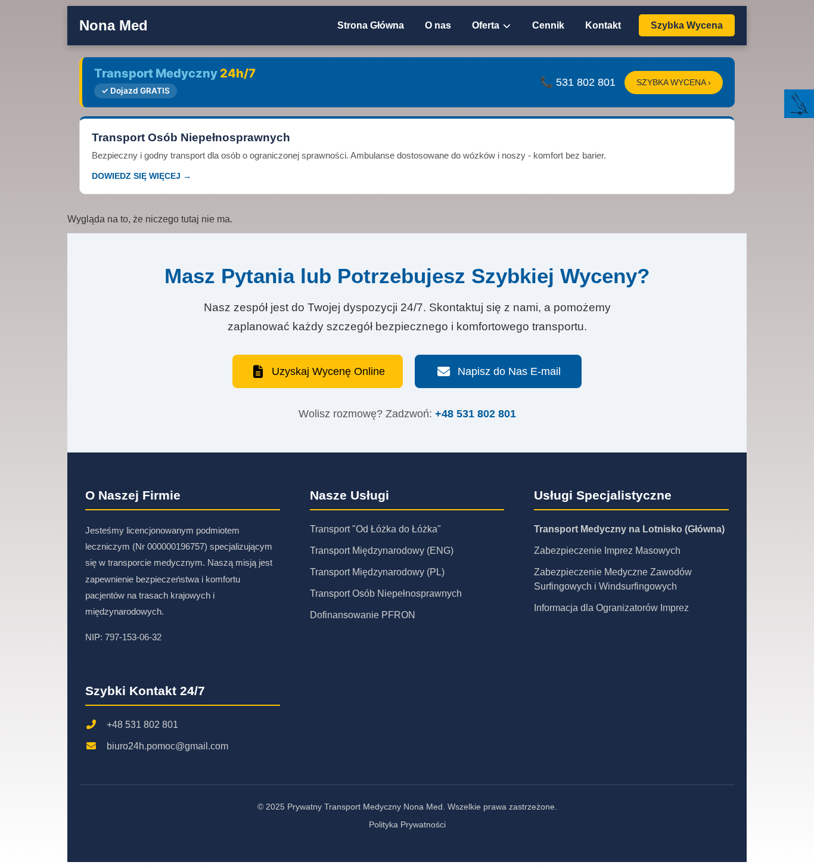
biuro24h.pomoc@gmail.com (167, 746)
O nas (438, 25)
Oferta (487, 25)
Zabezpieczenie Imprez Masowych (607, 550)
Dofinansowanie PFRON (362, 615)
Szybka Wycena (687, 25)
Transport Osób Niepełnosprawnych (386, 593)
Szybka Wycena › (673, 82)
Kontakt (603, 25)
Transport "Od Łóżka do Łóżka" (375, 529)
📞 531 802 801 (578, 82)
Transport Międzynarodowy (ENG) (381, 550)
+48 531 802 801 (475, 414)
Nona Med (113, 25)
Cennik (548, 25)
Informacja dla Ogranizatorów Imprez (611, 608)
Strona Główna (370, 25)
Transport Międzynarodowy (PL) (377, 572)
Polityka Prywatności (407, 824)
